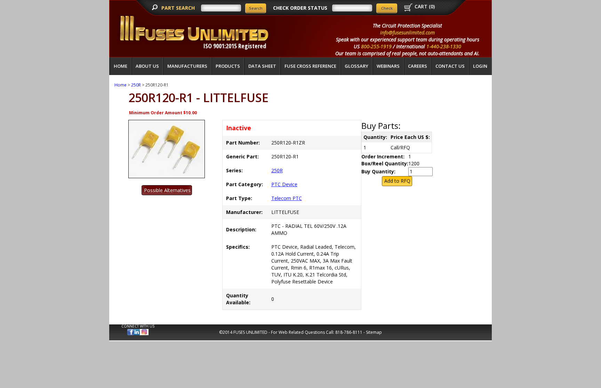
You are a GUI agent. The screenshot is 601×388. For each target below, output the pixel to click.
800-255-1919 (376, 46)
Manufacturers (187, 66)
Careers (417, 66)
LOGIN (480, 66)
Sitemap (374, 332)
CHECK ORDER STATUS (300, 8)
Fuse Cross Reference (310, 66)
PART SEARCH (178, 8)
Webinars (388, 66)
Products (228, 66)
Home (120, 66)
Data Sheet (262, 66)
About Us (147, 66)
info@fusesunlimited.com (407, 32)
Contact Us (450, 66)
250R (136, 85)
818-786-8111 (348, 332)
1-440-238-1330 (443, 46)
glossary (356, 66)
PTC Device (284, 184)
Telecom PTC (286, 198)
